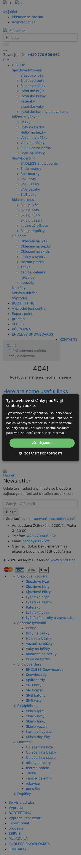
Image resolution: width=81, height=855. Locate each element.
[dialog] (40, 427)
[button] (40, 453)
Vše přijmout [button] (42, 443)
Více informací (55, 433)
